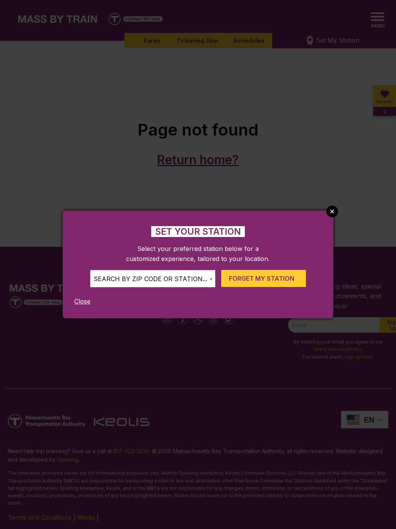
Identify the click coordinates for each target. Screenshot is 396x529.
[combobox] (152, 278)
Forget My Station (261, 278)
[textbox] (152, 279)
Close (82, 301)
